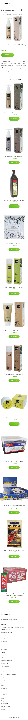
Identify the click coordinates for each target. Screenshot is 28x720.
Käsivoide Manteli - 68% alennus (14, 331)
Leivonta (3, 658)
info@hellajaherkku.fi (6, 632)
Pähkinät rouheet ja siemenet (8, 674)
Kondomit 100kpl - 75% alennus (14, 243)
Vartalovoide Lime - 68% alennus (14, 287)
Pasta (2, 677)
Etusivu (3, 14)
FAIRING (19, 45)
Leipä (2, 655)
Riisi (2, 682)
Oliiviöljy (24, 45)
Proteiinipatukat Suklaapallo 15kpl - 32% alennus (14, 506)
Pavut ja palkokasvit (6, 680)
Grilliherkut (4, 644)
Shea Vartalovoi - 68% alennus (14, 418)
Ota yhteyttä (4, 701)
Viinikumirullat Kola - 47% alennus (14, 461)
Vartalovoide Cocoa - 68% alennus (14, 156)
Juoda (2, 646)
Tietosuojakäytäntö (6, 706)
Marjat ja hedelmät (6, 666)
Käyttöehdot (4, 703)
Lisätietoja (7, 55)
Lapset (3, 652)
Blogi (2, 698)
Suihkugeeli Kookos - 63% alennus (14, 374)
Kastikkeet (4, 649)
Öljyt (16, 45)
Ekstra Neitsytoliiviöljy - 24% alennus (14, 200)
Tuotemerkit (11, 45)
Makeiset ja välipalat (6, 660)
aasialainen (4, 641)
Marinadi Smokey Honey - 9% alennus (14, 550)
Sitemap (3, 709)
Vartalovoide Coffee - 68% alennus (14, 113)
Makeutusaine (4, 663)
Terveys (3, 685)
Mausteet (3, 669)
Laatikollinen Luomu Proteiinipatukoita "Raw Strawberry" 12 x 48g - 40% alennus (14, 594)
